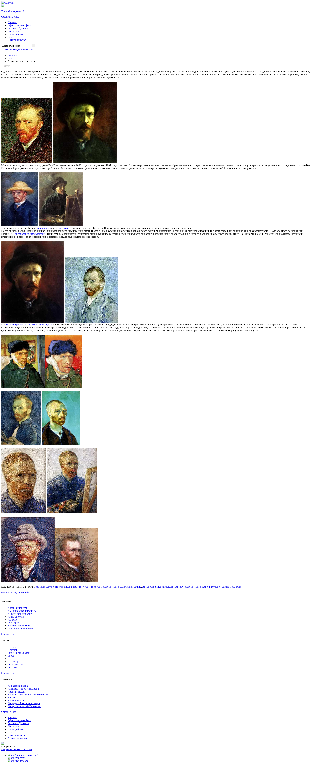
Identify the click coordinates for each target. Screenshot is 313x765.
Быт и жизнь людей (19, 652)
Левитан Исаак (16, 691)
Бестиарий (14, 622)
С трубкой (62, 228)
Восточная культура (19, 625)
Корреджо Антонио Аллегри (24, 703)
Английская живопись (20, 613)
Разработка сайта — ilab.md (16, 749)
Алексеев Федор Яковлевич (23, 688)
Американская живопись (22, 610)
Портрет (12, 649)
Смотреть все (8, 634)
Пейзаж (12, 647)
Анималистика (16, 616)
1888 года (39, 586)
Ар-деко (12, 619)
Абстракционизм (17, 608)
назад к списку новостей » (16, 592)
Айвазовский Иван (18, 685)
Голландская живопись (20, 628)
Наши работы (15, 34)
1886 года (96, 586)
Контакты (13, 31)
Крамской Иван (16, 700)
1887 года (84, 586)
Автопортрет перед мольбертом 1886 (163, 586)
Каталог (12, 22)
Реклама (12, 667)
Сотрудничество (17, 40)
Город (11, 655)
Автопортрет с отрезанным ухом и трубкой (29, 324)
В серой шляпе (43, 228)
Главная (12, 55)
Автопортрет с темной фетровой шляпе (207, 586)
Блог (10, 37)
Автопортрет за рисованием (61, 586)
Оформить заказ (10, 16)
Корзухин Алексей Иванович (24, 706)
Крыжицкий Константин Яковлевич (28, 694)
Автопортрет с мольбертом (29, 233)
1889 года (235, 586)
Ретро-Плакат (15, 664)
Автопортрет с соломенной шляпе (122, 586)
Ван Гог (12, 697)
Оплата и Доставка (18, 28)
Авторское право (17, 738)
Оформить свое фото (19, 25)
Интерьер (13, 661)
